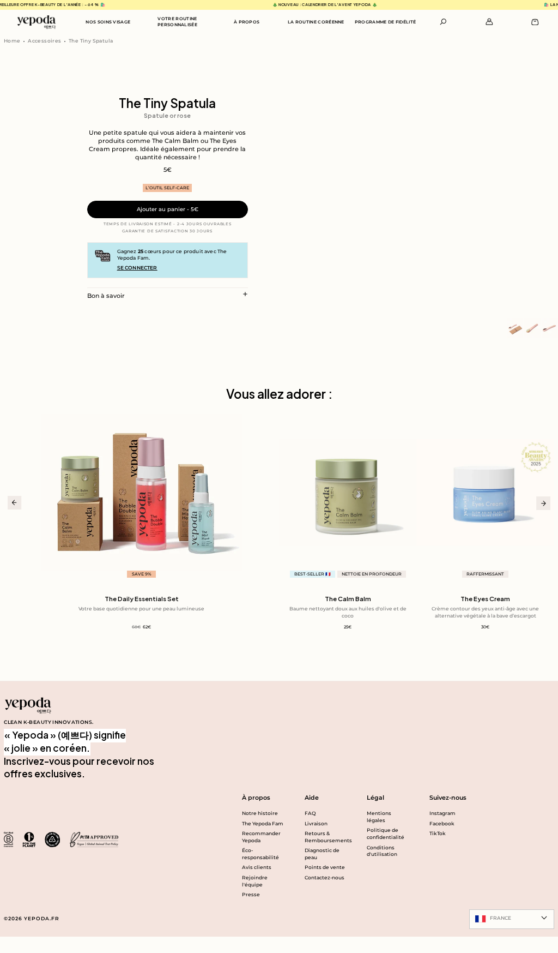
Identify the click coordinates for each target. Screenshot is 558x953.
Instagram (442, 813)
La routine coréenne (316, 22)
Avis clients (256, 867)
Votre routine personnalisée (177, 21)
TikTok (437, 833)
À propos (247, 22)
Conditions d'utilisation (382, 851)
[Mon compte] (489, 22)
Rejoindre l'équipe (255, 881)
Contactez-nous (324, 877)
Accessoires (44, 41)
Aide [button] (312, 797)
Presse (251, 894)
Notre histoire (260, 813)
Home (12, 41)
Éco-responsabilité (260, 853)
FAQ (310, 813)
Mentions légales (379, 816)
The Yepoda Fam (262, 823)
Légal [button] (375, 797)
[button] (443, 22)
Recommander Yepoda (261, 836)
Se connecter (137, 268)
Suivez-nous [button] (447, 797)
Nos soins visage (108, 22)
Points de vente (325, 867)
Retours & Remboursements (326, 836)
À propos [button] (256, 797)
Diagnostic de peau (322, 853)
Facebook (441, 823)
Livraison (316, 823)
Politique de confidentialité (385, 833)
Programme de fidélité (385, 22)
